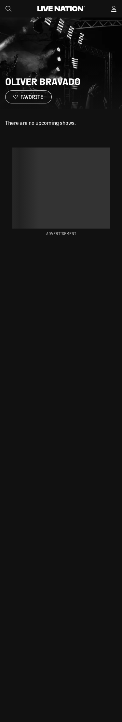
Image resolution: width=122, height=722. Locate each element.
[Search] (8, 9)
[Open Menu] (113, 9)
